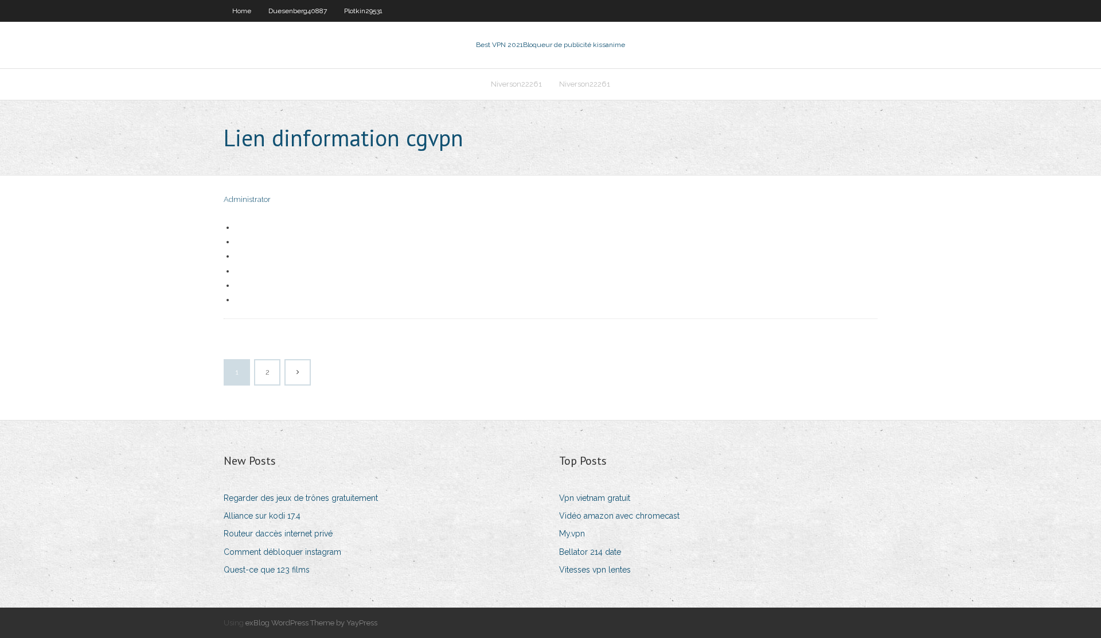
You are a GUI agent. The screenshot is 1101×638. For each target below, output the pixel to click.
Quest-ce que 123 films (267, 569)
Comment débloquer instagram (282, 552)
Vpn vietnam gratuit (594, 498)
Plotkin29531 (363, 11)
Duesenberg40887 (297, 11)
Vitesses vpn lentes (595, 569)
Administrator (247, 199)
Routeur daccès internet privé (278, 533)
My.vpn (572, 533)
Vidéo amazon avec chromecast (619, 515)
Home (241, 11)
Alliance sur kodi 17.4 (262, 515)
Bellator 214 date (590, 552)
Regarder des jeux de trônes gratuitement (301, 498)
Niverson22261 (516, 84)
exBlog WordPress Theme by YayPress (311, 622)
